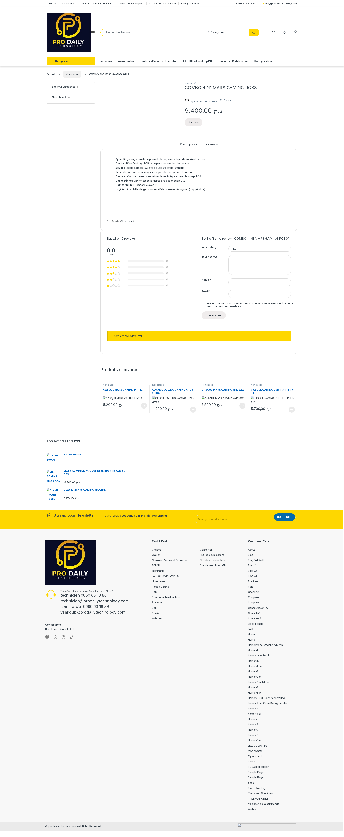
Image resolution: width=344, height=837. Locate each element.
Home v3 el (254, 692)
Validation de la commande (263, 803)
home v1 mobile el (258, 655)
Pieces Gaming (160, 586)
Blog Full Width (256, 560)
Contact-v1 (254, 613)
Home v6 (253, 719)
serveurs (51, 3)
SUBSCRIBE (284, 517)
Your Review (209, 256)
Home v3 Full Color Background (266, 697)
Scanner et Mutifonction (162, 3)
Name (206, 279)
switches (157, 618)
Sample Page (255, 772)
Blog (250, 554)
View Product (142, 406)
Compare (253, 597)
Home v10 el (255, 666)
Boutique (253, 581)
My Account (255, 756)
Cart (250, 586)
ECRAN (156, 565)
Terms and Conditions (260, 793)
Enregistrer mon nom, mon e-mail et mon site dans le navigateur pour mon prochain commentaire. (249, 304)
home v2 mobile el (258, 681)
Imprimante (158, 570)
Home (251, 634)
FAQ (250, 628)
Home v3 (253, 687)
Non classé (72, 74)
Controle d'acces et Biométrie (169, 560)
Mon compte (255, 750)
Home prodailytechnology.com (265, 644)
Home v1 (253, 650)
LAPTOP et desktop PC (131, 3)
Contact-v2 (254, 618)
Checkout (253, 591)
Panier (251, 761)
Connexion (206, 549)
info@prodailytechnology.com (281, 3)
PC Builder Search (258, 766)
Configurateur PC (191, 3)
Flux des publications (212, 554)
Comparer (229, 100)
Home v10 (253, 660)
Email (206, 291)
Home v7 (253, 729)
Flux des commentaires (213, 560)
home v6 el (254, 724)
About (251, 549)
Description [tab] (188, 144)
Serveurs (157, 602)
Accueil (51, 74)
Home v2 (253, 671)
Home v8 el (254, 740)
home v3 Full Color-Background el (268, 703)
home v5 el (254, 713)
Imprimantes (68, 3)
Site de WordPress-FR (213, 565)
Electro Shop (255, 623)
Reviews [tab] (212, 144)
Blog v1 (252, 565)
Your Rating (209, 247)
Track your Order (258, 798)
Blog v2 (252, 570)
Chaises (156, 549)
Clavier (156, 554)
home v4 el (254, 708)
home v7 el (254, 735)
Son (154, 607)
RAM (154, 591)
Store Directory (257, 788)
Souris (155, 613)
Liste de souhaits (257, 745)
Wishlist (252, 809)
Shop (251, 782)
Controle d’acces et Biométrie (97, 3)
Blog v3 (252, 575)
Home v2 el (254, 676)
